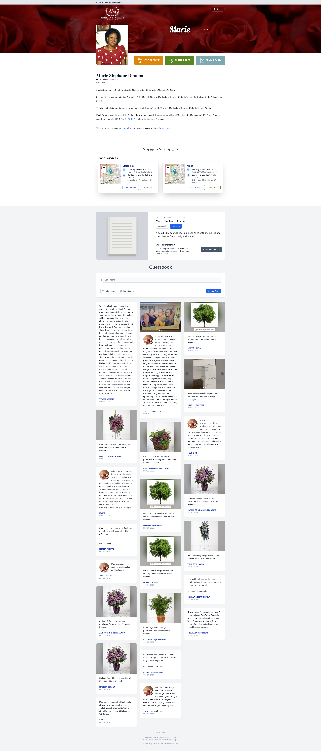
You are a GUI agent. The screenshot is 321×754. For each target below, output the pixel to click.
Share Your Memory (211, 249)
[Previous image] (142, 316)
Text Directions (131, 187)
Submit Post (213, 291)
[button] (110, 171)
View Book (162, 226)
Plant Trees (148, 187)
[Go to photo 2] (161, 330)
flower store (164, 127)
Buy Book (176, 226)
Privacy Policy (153, 740)
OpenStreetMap (163, 744)
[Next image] (178, 316)
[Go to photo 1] (159, 330)
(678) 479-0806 (128, 118)
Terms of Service (167, 740)
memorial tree (126, 127)
